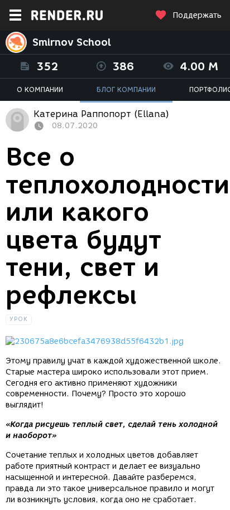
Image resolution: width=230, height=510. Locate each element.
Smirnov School (71, 42)
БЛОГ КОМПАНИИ (126, 89)
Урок (18, 319)
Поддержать (197, 15)
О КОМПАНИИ (40, 89)
